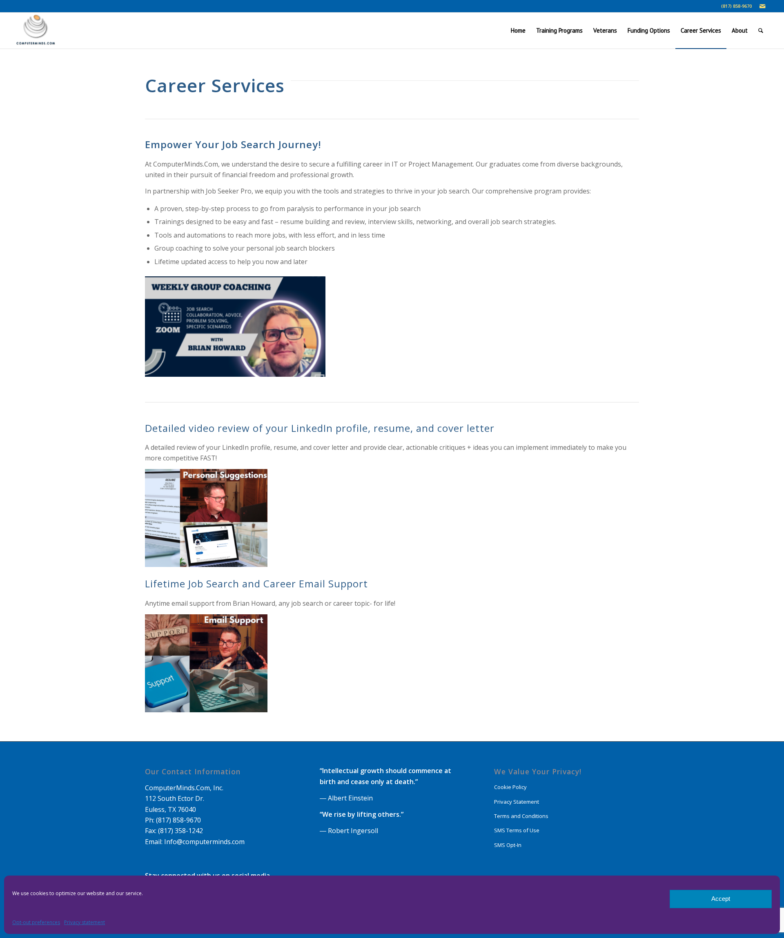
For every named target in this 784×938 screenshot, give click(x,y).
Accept (720, 898)
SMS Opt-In (507, 845)
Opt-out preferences (36, 922)
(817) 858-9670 (736, 6)
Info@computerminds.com (204, 841)
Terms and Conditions (521, 816)
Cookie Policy (510, 787)
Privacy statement (84, 922)
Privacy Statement (516, 801)
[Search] (760, 31)
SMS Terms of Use (516, 830)
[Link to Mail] (762, 6)
